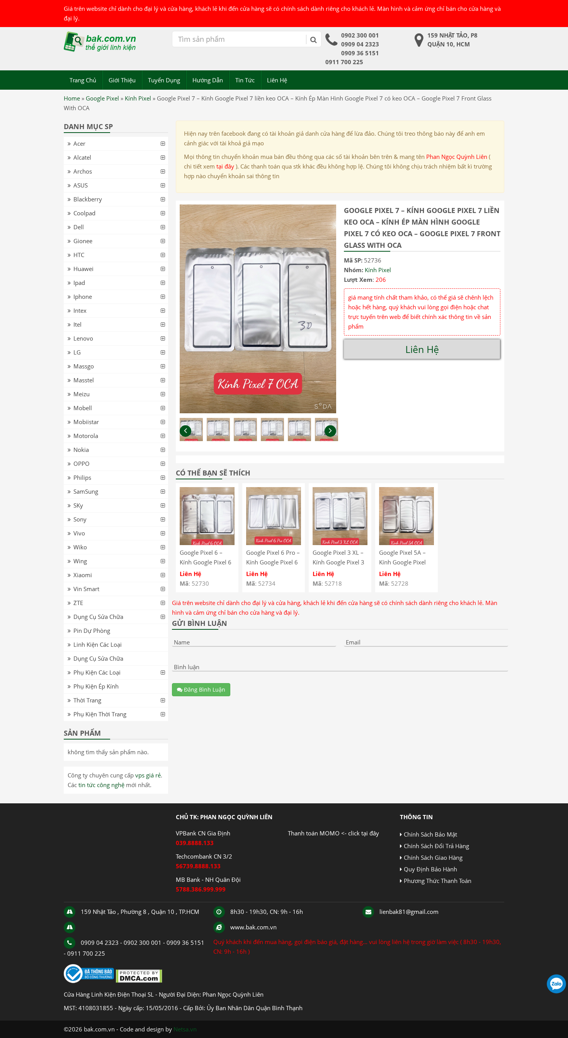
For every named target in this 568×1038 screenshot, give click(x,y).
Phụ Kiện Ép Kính (96, 686)
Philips (82, 477)
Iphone (82, 296)
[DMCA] (139, 981)
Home (72, 98)
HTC (78, 255)
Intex (80, 310)
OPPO (81, 463)
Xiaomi (82, 575)
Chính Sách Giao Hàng (433, 857)
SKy (78, 505)
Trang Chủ (83, 80)
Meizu (81, 394)
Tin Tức (245, 80)
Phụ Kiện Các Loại (97, 672)
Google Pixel (102, 98)
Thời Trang (87, 700)
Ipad (79, 282)
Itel (77, 324)
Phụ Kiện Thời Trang (99, 714)
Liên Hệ (277, 80)
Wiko (80, 547)
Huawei (83, 269)
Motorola (85, 436)
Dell (78, 227)
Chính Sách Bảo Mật (430, 834)
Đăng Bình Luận (203, 689)
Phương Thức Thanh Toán (437, 881)
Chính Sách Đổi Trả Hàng (436, 846)
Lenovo (83, 338)
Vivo (79, 533)
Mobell (82, 408)
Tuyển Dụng (164, 80)
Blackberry (87, 199)
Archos (82, 171)
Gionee (82, 241)
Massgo (83, 366)
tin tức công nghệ (101, 785)
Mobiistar (86, 422)
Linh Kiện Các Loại (97, 644)
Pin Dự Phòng (91, 630)
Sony (80, 519)
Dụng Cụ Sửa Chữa (98, 616)
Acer (79, 143)
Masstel (83, 380)
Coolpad (84, 213)
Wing (80, 561)
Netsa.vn (185, 1029)
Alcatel (82, 157)
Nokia (81, 449)
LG (77, 352)
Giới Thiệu (122, 80)
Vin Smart (86, 589)
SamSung (85, 491)
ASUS (80, 185)
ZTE (78, 603)
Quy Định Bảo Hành (430, 869)
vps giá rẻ (148, 775)
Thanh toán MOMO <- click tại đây (333, 833)
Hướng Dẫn (207, 80)
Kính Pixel (138, 98)
